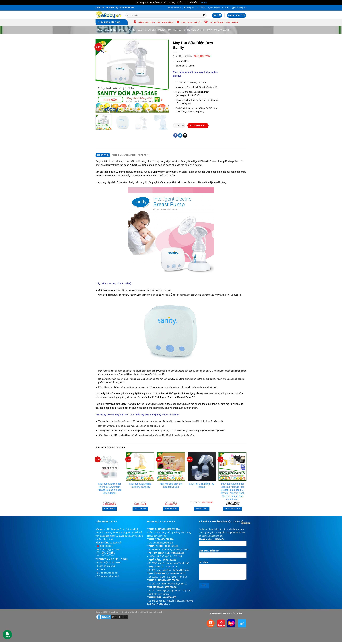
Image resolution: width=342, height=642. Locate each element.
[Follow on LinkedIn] (112, 553)
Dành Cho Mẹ (127, 30)
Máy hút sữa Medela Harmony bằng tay (140, 485)
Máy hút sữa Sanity (219, 30)
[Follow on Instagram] (103, 553)
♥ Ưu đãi (101, 569)
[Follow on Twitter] (107, 553)
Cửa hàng (110, 30)
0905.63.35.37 (178, 573)
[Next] (164, 75)
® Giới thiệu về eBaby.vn (109, 562)
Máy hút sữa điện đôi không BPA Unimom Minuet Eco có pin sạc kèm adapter (109, 488)
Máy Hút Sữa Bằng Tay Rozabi (201, 485)
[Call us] (228, 8)
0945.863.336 (177, 553)
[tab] (103, 155)
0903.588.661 (169, 560)
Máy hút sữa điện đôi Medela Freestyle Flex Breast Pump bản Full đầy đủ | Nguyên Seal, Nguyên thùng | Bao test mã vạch (232, 491)
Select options (232, 508)
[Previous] (100, 75)
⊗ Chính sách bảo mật (107, 573)
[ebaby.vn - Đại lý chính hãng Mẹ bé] (108, 15)
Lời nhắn (203, 562)
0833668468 (170, 597)
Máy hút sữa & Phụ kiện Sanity (186, 30)
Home (99, 30)
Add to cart (198, 125)
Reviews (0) (143, 155)
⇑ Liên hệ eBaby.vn (106, 566)
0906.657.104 (173, 529)
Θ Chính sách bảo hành (108, 576)
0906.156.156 (171, 546)
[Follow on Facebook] (223, 8)
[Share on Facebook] (175, 135)
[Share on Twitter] (180, 135)
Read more (109, 508)
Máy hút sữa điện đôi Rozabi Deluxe (171, 485)
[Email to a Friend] (185, 135)
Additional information (124, 155)
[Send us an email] (225, 8)
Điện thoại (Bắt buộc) (209, 551)
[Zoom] (99, 109)
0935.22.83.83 (171, 567)
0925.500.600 (173, 580)
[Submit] (204, 15)
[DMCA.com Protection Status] (112, 617)
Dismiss (203, 2)
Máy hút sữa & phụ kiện (151, 30)
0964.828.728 (167, 539)
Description (103, 155)
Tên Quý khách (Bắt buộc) (212, 539)
